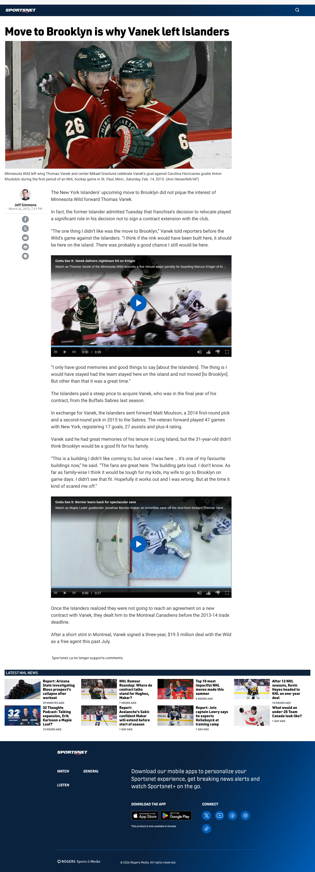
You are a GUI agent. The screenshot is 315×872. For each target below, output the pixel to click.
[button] (297, 10)
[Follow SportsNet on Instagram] (245, 815)
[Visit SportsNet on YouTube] (219, 815)
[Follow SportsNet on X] (206, 815)
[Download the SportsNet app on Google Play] (176, 815)
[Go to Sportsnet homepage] (21, 11)
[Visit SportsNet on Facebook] (232, 815)
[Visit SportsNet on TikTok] (206, 828)
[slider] (141, 346)
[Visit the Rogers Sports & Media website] (78, 861)
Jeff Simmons (25, 204)
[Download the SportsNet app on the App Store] (145, 815)
